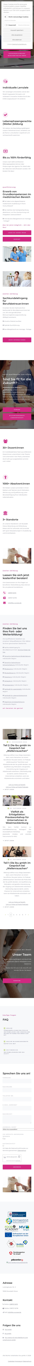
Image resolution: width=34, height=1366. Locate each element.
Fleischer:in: (8, 677)
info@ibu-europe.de (14, 603)
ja (4, 1138)
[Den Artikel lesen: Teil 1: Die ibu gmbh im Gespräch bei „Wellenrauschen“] (17, 851)
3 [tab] (21, 66)
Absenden (17, 1167)
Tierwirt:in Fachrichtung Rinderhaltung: (17, 656)
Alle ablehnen (17, 40)
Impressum (18, 1361)
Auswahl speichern (17, 30)
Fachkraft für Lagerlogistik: (13, 689)
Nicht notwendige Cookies (18, 17)
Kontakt (17, 239)
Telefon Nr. (8, 1096)
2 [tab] (17, 66)
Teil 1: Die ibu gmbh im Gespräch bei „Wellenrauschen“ (17, 865)
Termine (17, 409)
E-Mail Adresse (10, 1105)
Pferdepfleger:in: (10, 673)
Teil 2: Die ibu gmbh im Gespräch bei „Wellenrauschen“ (17, 748)
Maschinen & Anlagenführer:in (14, 702)
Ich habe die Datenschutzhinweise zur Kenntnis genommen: (15, 1149)
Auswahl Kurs (9, 1127)
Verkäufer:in (8, 681)
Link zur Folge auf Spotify (17, 785)
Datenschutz (22, 1150)
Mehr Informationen (17, 340)
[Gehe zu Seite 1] (5, 915)
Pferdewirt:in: (8, 669)
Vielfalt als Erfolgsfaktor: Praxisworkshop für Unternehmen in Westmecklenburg (17, 817)
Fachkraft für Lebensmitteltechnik (15, 695)
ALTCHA (18, 1160)
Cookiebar (11, 1361)
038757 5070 (12, 593)
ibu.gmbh (8, 1329)
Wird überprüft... (12, 1157)
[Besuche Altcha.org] (19, 1157)
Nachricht (7, 1114)
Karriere (17, 980)
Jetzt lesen (9, 789)
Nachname (7, 1086)
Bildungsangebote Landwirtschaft (17, 416)
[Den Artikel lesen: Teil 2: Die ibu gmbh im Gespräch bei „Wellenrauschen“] (17, 734)
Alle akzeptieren (17, 35)
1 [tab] (13, 66)
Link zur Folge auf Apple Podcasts (17, 787)
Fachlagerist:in (9, 685)
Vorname (7, 1077)
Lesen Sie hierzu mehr (17, 232)
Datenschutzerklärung (19, 44)
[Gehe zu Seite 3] (28, 915)
